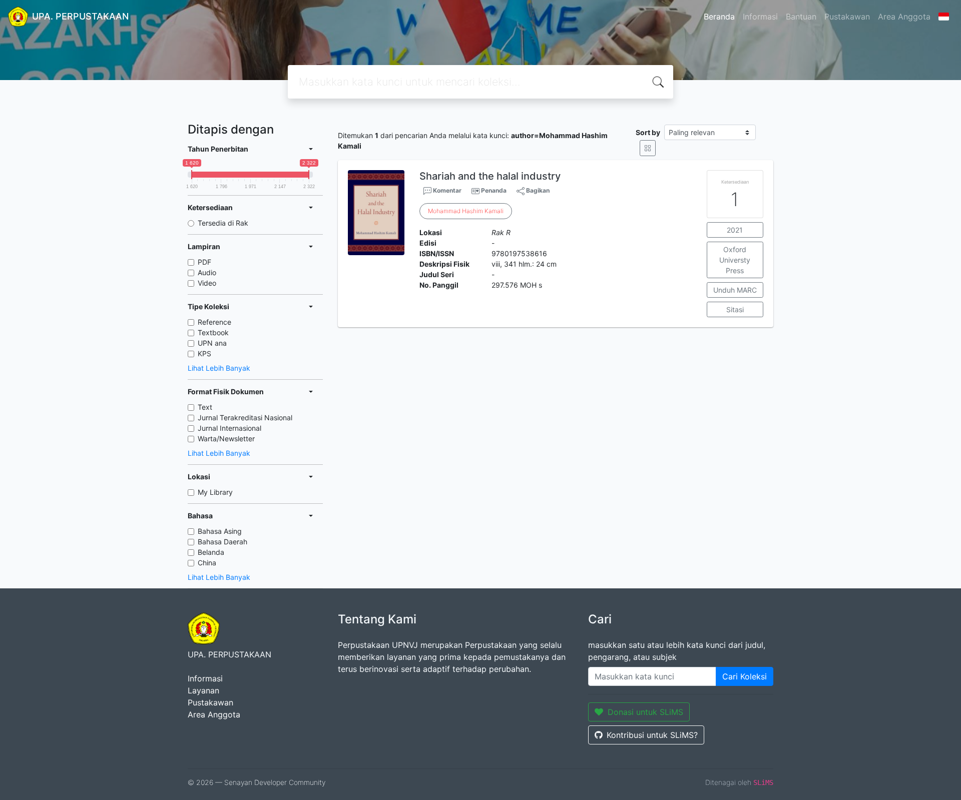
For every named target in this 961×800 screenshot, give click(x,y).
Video (207, 283)
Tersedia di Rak (223, 223)
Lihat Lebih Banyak (219, 368)
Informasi (760, 17)
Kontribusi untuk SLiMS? (652, 735)
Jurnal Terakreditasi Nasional (245, 417)
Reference (214, 322)
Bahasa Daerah (222, 541)
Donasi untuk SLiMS (645, 712)
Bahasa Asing (220, 531)
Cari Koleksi (744, 676)
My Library (215, 492)
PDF (204, 262)
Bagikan (537, 190)
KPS (204, 353)
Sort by (648, 132)
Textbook (213, 332)
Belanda (211, 552)
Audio (207, 272)
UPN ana (212, 343)
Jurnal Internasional (229, 428)
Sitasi (735, 309)
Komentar (446, 190)
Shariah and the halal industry (490, 176)
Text (205, 407)
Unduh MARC (735, 290)
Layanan (203, 690)
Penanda (494, 190)
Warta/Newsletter (226, 438)
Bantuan (801, 17)
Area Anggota (904, 17)
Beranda (719, 17)
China (207, 562)
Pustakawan (847, 17)
